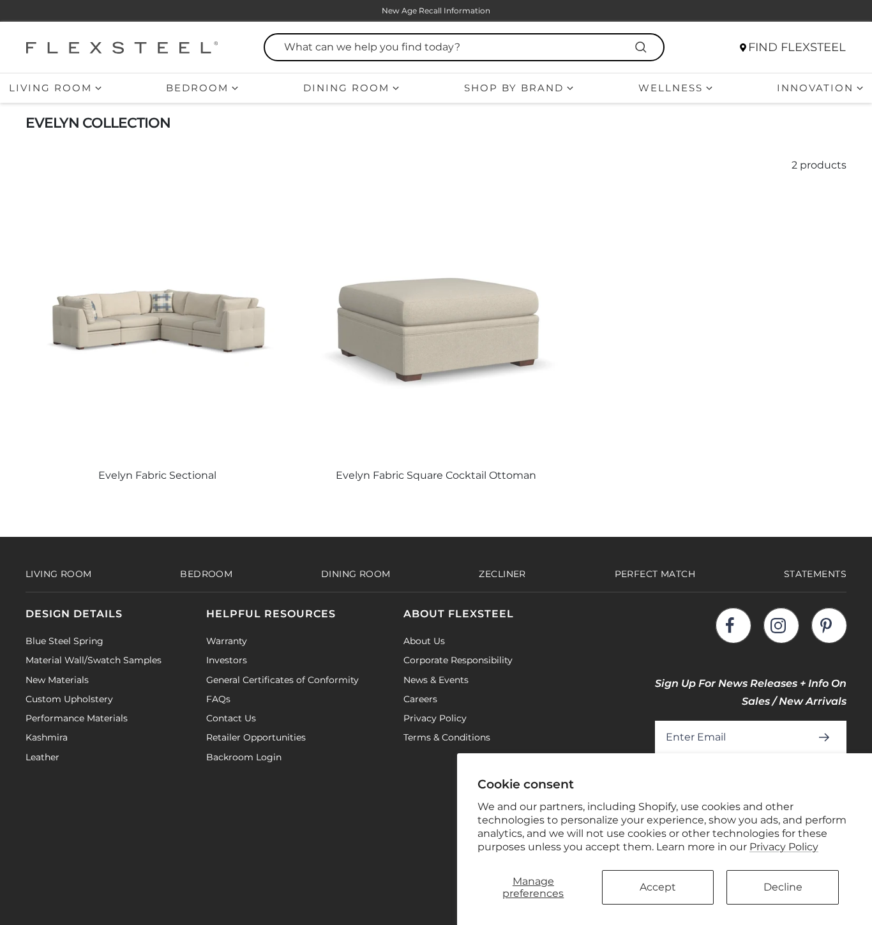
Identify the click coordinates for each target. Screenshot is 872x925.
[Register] (826, 737)
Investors (226, 660)
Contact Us (231, 718)
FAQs (218, 699)
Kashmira (47, 737)
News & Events (436, 680)
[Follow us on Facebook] (733, 625)
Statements (815, 574)
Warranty (226, 641)
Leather (42, 757)
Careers (420, 699)
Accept (658, 887)
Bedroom (197, 88)
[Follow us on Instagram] (781, 625)
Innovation (815, 88)
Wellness (670, 88)
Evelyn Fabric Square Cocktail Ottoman (436, 475)
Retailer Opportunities (256, 737)
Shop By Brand (514, 88)
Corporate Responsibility (458, 660)
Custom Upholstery (69, 699)
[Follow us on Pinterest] (828, 625)
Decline (782, 887)
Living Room (50, 88)
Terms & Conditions (446, 737)
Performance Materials (77, 718)
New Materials (57, 680)
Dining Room (346, 88)
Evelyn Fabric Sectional (157, 475)
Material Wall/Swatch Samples (94, 660)
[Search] (642, 47)
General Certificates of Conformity (282, 680)
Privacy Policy (783, 847)
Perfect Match (655, 574)
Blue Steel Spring (64, 641)
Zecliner (502, 574)
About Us (424, 641)
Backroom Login (244, 757)
